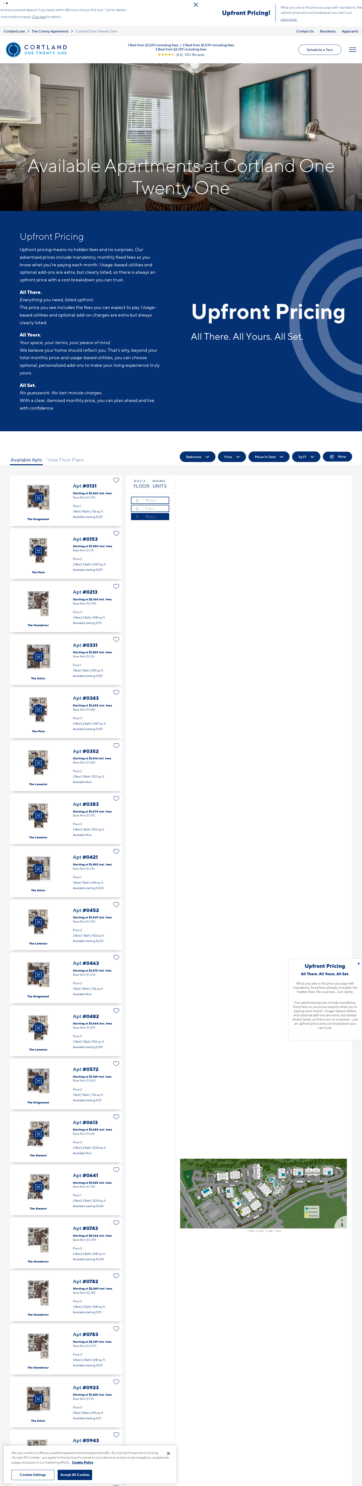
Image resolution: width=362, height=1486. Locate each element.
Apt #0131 (66, 501)
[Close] (168, 1453)
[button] (4, 3)
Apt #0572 (66, 1084)
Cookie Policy (82, 1462)
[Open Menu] (352, 50)
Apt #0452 (66, 925)
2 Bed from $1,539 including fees (208, 45)
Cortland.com (14, 32)
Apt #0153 (66, 554)
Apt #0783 (66, 1350)
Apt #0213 (66, 607)
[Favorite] (116, 481)
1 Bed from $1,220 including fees (153, 45)
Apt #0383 (66, 819)
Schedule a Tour (320, 50)
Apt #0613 (66, 1138)
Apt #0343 (66, 713)
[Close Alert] (357, 4)
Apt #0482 (66, 1032)
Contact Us (305, 32)
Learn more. (88, 20)
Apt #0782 (66, 1297)
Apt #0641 (66, 1191)
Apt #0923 (66, 1403)
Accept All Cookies (74, 1475)
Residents (328, 32)
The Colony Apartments (50, 32)
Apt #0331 (66, 660)
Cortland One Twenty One (96, 32)
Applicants (350, 32)
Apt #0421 (66, 872)
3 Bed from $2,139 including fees (181, 50)
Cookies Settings (33, 1475)
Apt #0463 (66, 978)
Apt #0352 (66, 766)
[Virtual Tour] (38, 498)
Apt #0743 (66, 1243)
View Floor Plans (65, 460)
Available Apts (26, 460)
